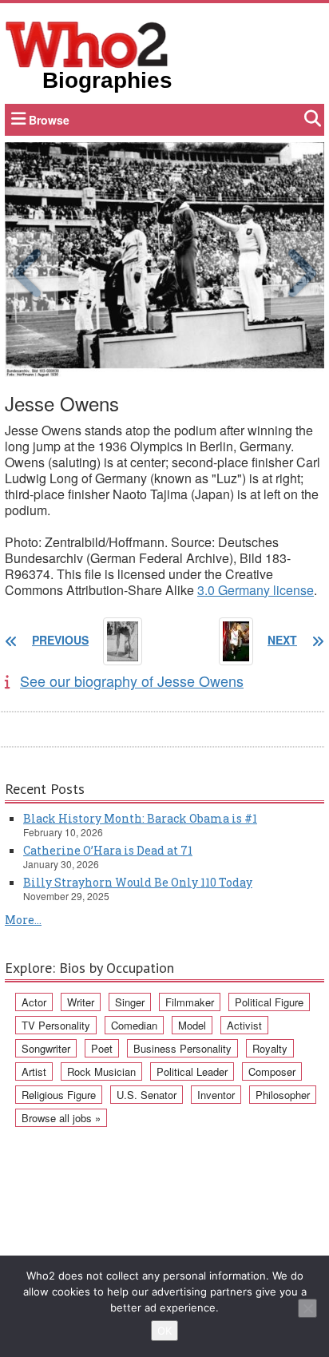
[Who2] (87, 43)
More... (23, 919)
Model (192, 1025)
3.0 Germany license (255, 590)
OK (164, 1330)
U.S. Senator (146, 1094)
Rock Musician (101, 1071)
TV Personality (56, 1025)
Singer (130, 1002)
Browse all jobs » (61, 1117)
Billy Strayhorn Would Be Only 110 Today (137, 882)
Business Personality (182, 1048)
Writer (80, 1002)
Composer (271, 1071)
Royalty (269, 1048)
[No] (307, 1308)
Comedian (134, 1025)
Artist (34, 1071)
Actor (34, 1002)
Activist (244, 1025)
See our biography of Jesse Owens (132, 680)
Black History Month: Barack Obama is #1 (140, 818)
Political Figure (269, 1002)
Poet (102, 1048)
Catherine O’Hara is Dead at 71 (107, 850)
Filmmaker (189, 1002)
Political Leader (192, 1071)
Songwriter (46, 1048)
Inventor (216, 1094)
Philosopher (283, 1094)
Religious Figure (59, 1094)
